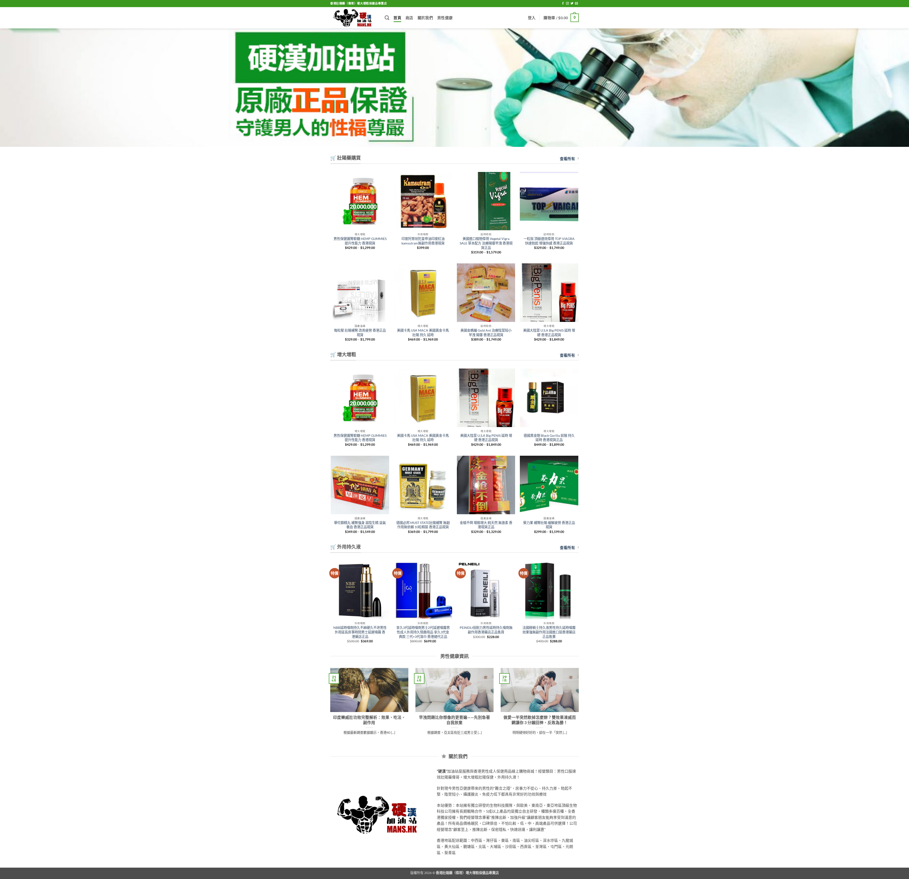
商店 (409, 17)
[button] (532, 18)
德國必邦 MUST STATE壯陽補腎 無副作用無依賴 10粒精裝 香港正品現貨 (423, 525)
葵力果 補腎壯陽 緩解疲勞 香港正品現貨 (549, 525)
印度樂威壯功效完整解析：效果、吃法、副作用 (369, 720)
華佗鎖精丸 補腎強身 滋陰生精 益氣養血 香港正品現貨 (360, 525)
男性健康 (445, 17)
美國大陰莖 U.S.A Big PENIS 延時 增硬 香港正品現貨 (549, 332)
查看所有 (567, 158)
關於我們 (425, 17)
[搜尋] (387, 18)
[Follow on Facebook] (562, 3)
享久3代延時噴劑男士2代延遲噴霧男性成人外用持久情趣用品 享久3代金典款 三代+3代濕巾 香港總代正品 (423, 632)
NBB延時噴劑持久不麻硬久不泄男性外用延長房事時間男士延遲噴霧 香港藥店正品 (360, 632)
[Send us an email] (576, 3)
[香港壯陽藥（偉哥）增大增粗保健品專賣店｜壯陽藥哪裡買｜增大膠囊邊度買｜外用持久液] (354, 17)
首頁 (397, 17)
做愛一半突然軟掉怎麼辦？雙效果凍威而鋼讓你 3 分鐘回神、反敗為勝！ (540, 720)
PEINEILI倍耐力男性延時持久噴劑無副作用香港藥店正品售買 (486, 630)
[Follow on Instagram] (567, 3)
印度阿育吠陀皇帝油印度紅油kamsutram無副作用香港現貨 (423, 241)
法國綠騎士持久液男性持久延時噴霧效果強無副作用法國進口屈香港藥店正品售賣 (548, 632)
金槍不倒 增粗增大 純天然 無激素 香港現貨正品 (486, 525)
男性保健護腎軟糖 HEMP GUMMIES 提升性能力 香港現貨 (360, 241)
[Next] (579, 709)
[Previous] (329, 709)
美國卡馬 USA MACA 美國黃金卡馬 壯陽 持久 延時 (423, 332)
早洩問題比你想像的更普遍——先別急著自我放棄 (454, 720)
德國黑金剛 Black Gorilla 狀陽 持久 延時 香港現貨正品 (549, 437)
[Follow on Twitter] (571, 3)
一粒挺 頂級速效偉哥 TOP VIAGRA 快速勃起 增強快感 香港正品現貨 (549, 241)
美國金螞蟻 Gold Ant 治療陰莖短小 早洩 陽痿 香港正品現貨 (486, 332)
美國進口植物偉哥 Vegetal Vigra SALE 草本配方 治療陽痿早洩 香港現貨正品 (486, 243)
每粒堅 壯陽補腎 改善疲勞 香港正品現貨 (360, 332)
